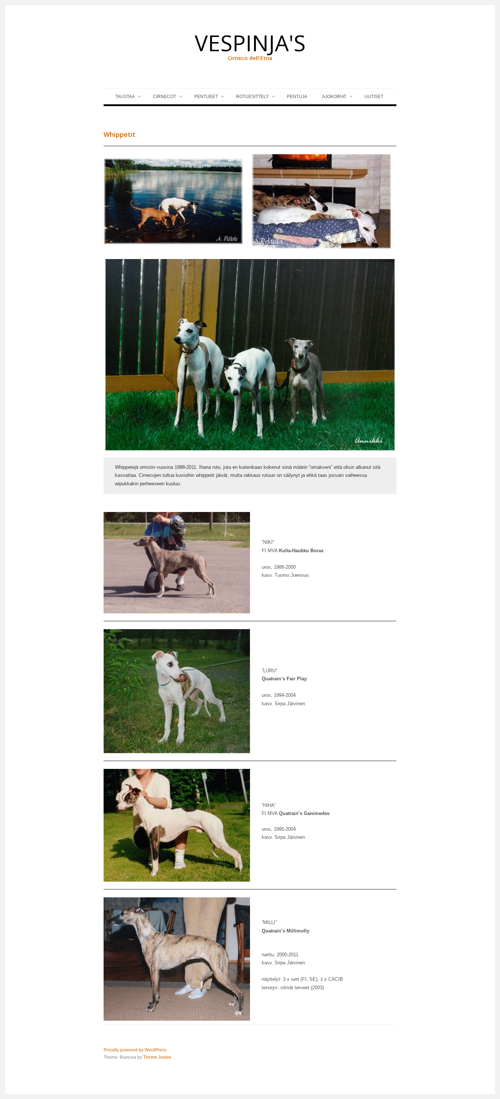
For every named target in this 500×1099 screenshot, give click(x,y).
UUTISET (374, 96)
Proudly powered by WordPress (135, 1050)
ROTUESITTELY (252, 96)
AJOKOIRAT (334, 96)
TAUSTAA (125, 96)
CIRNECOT (164, 96)
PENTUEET (206, 96)
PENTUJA (297, 96)
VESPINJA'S (250, 43)
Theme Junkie (157, 1057)
